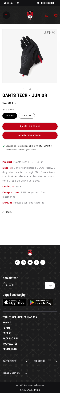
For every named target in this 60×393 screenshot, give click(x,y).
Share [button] (9, 212)
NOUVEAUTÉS (10, 344)
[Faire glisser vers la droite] (37, 89)
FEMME (7, 328)
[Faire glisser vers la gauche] (23, 89)
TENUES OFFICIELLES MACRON (20, 317)
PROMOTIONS (10, 349)
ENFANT (7, 333)
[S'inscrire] (50, 285)
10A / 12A (27, 115)
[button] (55, 15)
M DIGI (37, 390)
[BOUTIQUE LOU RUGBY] (30, 253)
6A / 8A (10, 115)
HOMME (7, 323)
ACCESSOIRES (11, 338)
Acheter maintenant (30, 135)
